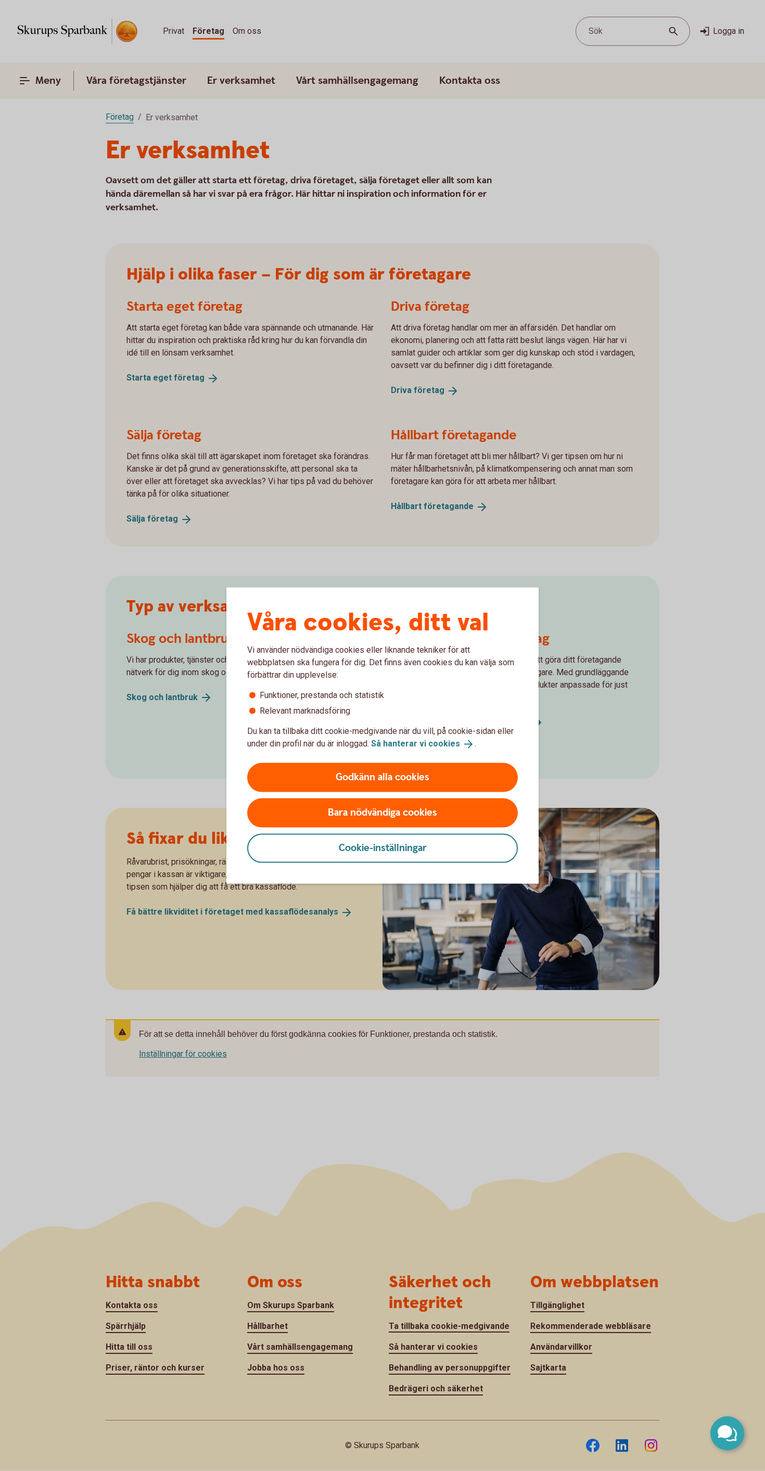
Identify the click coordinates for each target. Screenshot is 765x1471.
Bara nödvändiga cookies (382, 812)
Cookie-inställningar (383, 847)
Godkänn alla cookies (382, 776)
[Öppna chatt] (727, 1433)
